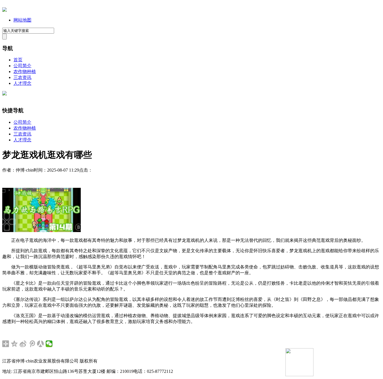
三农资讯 (22, 77)
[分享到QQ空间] (14, 343)
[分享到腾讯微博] (31, 343)
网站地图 (22, 20)
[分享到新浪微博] (23, 343)
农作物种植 (24, 71)
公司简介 (22, 65)
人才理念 (22, 83)
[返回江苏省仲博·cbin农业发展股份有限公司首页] (4, 10)
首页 (17, 59)
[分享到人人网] (40, 343)
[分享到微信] (49, 343)
